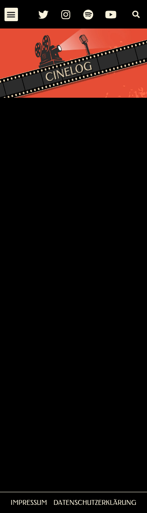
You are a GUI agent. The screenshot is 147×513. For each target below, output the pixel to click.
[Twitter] (43, 14)
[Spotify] (88, 14)
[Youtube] (110, 14)
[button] (11, 14)
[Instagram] (66, 14)
